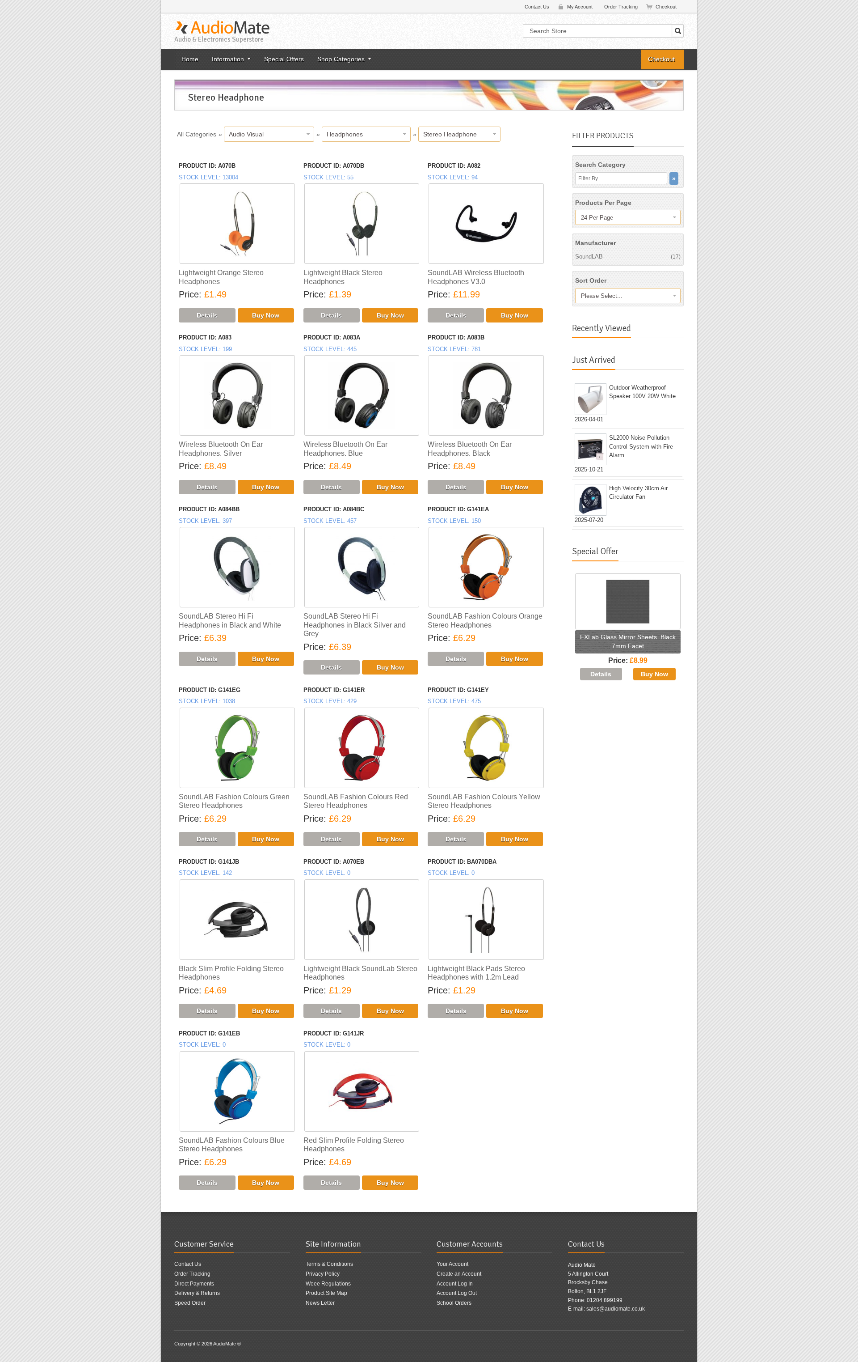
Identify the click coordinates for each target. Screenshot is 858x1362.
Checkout (666, 6)
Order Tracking (621, 6)
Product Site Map (326, 1293)
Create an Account (459, 1274)
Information (228, 59)
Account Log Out (457, 1293)
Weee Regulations (328, 1284)
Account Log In (455, 1284)
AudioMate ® (227, 1343)
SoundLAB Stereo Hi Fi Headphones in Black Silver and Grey (354, 624)
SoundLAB (628, 256)
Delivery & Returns (197, 1293)
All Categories (196, 134)
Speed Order (190, 1303)
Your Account (452, 1264)
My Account (580, 6)
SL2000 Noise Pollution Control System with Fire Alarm (641, 446)
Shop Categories (341, 59)
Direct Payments (194, 1284)
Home (189, 59)
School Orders (454, 1303)
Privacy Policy (323, 1274)
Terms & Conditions (329, 1264)
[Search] (678, 30)
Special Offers (284, 59)
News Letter (320, 1303)
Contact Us (537, 6)
